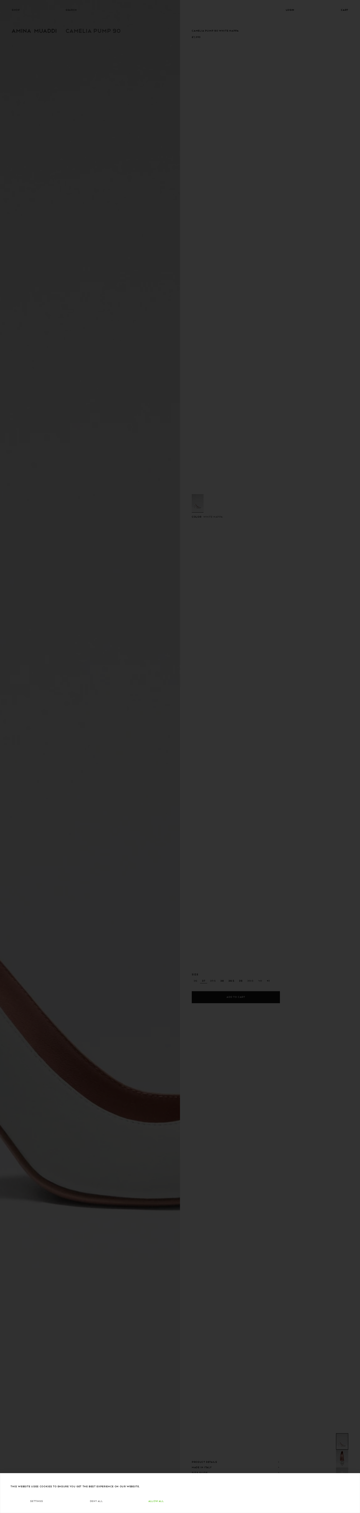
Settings (36, 1501)
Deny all (96, 1501)
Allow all (156, 1501)
